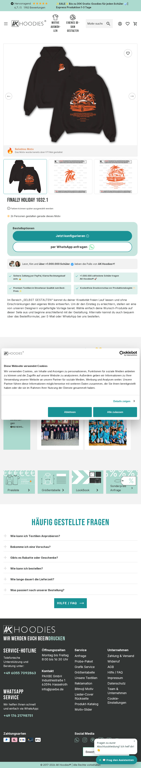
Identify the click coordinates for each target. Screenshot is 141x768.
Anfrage (80, 656)
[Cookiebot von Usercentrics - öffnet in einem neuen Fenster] (122, 353)
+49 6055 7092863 (19, 673)
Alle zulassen (115, 412)
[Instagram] (85, 740)
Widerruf (113, 661)
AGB (110, 667)
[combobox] (95, 23)
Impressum (115, 678)
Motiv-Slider (83, 709)
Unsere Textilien (86, 678)
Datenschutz (116, 683)
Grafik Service (85, 667)
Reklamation (83, 683)
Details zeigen (121, 401)
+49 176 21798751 (18, 716)
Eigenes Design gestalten (72, 27)
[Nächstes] (132, 96)
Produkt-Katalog (86, 704)
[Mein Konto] (120, 23)
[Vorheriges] (8, 96)
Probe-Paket (84, 661)
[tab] (19, 482)
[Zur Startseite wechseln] (29, 23)
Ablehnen (70, 412)
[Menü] (5, 23)
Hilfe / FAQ (115, 672)
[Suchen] (108, 23)
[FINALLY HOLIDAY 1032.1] (70, 94)
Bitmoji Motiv (84, 689)
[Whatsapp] (77, 740)
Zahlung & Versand (120, 656)
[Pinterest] (92, 740)
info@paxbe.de (52, 689)
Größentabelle (85, 672)
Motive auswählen (55, 27)
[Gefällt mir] (128, 53)
